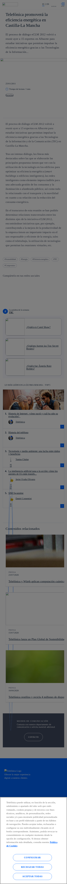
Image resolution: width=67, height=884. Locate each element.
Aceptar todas (32, 876)
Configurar (32, 857)
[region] (33, 840)
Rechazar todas (32, 867)
